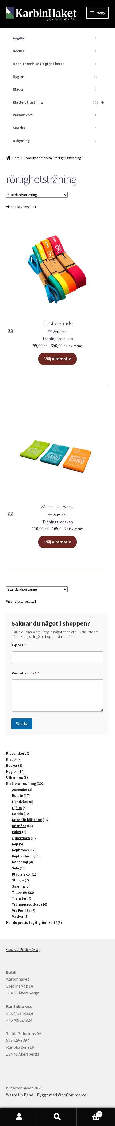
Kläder (55, 89)
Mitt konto (19, 1117)
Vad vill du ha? (25, 673)
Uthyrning (55, 140)
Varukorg (88, 1112)
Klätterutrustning (58, 102)
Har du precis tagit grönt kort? (55, 63)
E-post (19, 645)
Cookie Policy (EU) (23, 949)
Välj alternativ (57, 358)
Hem (16, 158)
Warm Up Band (19, 1094)
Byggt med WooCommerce (61, 1094)
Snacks (55, 127)
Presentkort (55, 115)
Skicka (22, 724)
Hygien (55, 76)
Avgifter (55, 38)
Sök (57, 1117)
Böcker (55, 51)
